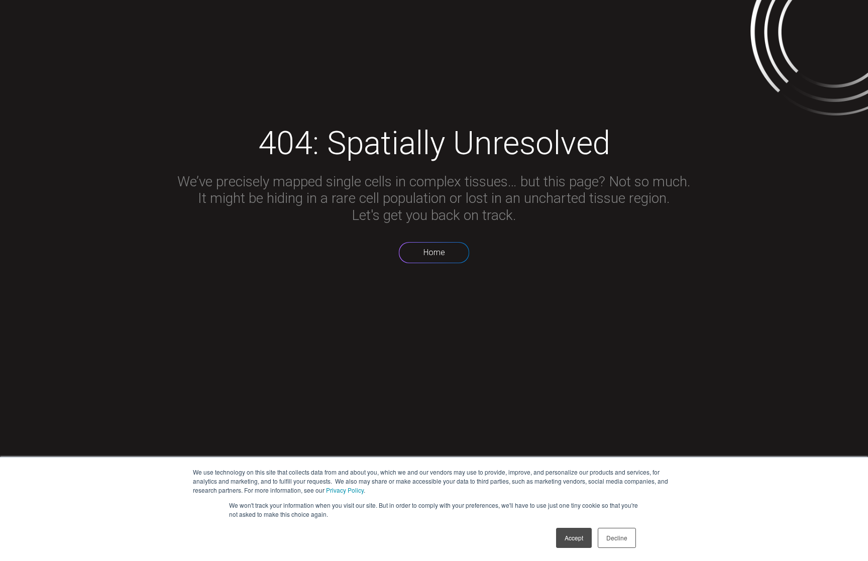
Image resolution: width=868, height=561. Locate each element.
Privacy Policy (345, 490)
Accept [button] (574, 537)
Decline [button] (616, 537)
